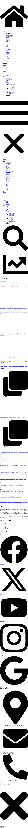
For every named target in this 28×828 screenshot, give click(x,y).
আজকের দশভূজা (12, 84)
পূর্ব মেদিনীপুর (8, 53)
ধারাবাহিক (7, 75)
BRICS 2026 (3, 281)
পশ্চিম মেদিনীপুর (8, 49)
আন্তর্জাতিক (5, 63)
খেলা (4, 66)
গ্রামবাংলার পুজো (12, 85)
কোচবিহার (7, 39)
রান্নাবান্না (7, 80)
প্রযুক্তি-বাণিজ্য (9, 79)
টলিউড (7, 72)
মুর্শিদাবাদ (7, 58)
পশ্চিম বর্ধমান (8, 48)
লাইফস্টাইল (8, 78)
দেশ (3, 62)
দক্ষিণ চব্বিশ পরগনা (9, 42)
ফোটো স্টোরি (8, 95)
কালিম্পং (7, 37)
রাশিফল (7, 82)
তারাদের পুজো (11, 87)
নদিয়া (7, 46)
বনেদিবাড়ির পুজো (12, 92)
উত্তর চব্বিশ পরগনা (9, 35)
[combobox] (6, 784)
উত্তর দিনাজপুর (9, 36)
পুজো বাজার (11, 89)
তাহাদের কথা (11, 88)
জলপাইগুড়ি (8, 40)
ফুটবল (7, 69)
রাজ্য (4, 32)
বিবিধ (4, 76)
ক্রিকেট (7, 67)
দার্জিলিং (7, 45)
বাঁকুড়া (7, 54)
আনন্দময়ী (7, 83)
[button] (14, 127)
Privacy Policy (6, 525)
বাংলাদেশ (4, 65)
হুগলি (7, 61)
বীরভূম (7, 55)
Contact (4, 523)
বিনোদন (4, 71)
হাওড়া (7, 59)
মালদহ (7, 57)
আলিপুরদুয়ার (8, 33)
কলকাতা (4, 31)
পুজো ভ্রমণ (11, 91)
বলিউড (7, 74)
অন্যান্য (7, 70)
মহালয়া (10, 93)
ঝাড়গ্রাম (7, 41)
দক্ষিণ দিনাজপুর (8, 44)
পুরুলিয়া (7, 50)
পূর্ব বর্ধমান (7, 52)
